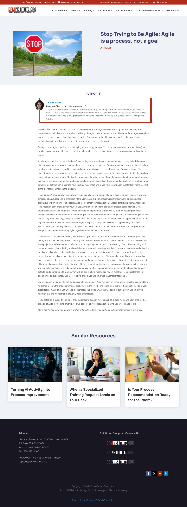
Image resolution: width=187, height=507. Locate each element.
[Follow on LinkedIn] (166, 473)
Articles (106, 47)
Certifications (123, 10)
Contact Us (109, 500)
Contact (128, 2)
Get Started (143, 2)
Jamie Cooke (53, 102)
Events (74, 10)
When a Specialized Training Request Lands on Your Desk (92, 394)
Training (88, 10)
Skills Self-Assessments (148, 10)
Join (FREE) (104, 2)
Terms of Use (79, 500)
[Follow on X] (154, 473)
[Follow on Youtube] (160, 473)
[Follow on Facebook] (148, 473)
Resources (115, 2)
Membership (172, 10)
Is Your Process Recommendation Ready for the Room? (149, 394)
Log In (152, 2)
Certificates (104, 10)
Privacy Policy (94, 500)
